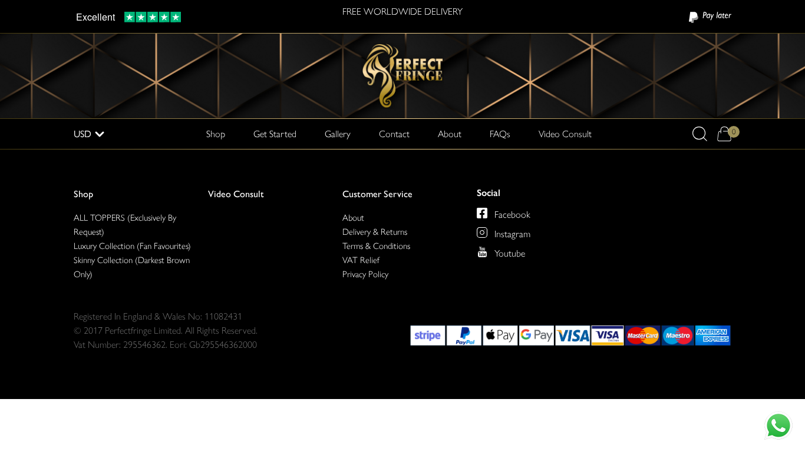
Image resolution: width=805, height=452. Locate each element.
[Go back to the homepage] (402, 75)
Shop (83, 194)
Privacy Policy (365, 274)
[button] (699, 134)
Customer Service (377, 194)
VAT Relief (361, 260)
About (449, 133)
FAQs (500, 133)
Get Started (274, 133)
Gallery (338, 133)
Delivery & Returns (374, 232)
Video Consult (565, 133)
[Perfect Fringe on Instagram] (482, 232)
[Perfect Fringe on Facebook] (482, 213)
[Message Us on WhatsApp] (778, 425)
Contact (394, 133)
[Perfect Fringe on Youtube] (482, 252)
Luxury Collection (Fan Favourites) (132, 246)
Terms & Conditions (376, 246)
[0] (724, 134)
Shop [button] (215, 133)
